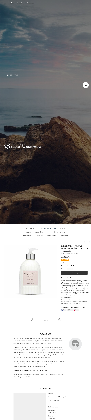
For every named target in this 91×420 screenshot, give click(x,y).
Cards (62, 229)
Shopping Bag (58, 321)
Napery (28, 232)
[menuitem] (86, 242)
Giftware (40, 236)
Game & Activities (41, 232)
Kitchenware (27, 236)
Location (20, 3)
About (12, 3)
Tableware (64, 236)
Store (5, 3)
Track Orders (45, 321)
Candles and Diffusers (48, 229)
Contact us (30, 3)
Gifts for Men (31, 229)
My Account (32, 321)
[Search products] (85, 85)
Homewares (51, 236)
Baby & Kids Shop (59, 232)
